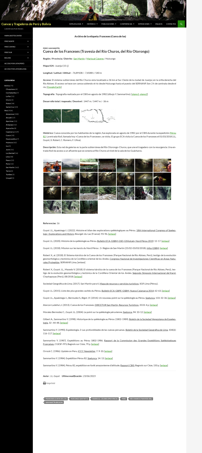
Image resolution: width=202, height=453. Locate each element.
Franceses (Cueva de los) (56, 399)
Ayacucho (10, 128)
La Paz (8, 96)
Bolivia (7, 86)
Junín (8, 149)
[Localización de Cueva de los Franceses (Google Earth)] (52, 116)
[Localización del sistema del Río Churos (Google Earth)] (70, 116)
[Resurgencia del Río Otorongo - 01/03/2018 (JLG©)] (52, 207)
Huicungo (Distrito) (79, 399)
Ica (7, 146)
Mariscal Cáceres (95, 58)
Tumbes (9, 174)
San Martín (54, 48)
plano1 (135, 94)
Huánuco (9, 142)
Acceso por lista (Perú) (14, 63)
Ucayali (9, 178)
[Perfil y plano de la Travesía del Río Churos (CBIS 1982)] (89, 116)
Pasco (8, 160)
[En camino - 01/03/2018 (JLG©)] (52, 165)
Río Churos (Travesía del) (141, 399)
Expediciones (144, 24)
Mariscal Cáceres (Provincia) (105, 399)
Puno (8, 164)
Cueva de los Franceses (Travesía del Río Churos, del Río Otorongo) (96, 51)
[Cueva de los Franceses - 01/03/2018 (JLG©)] (107, 165)
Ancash (9, 118)
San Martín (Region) (54, 402)
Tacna (8, 171)
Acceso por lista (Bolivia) (15, 69)
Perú (45, 48)
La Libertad (10, 153)
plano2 (143, 94)
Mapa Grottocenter (13, 36)
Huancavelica (11, 139)
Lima (8, 157)
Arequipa (9, 125)
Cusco (8, 135)
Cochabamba (11, 93)
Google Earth (54, 87)
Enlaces (158, 24)
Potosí (8, 103)
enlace (112, 233)
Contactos (171, 24)
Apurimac (10, 121)
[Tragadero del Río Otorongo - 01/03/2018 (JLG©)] (89, 193)
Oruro (8, 100)
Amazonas (10, 114)
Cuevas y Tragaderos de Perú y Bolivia (26, 24)
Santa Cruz (10, 107)
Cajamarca (10, 132)
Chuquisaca (10, 89)
